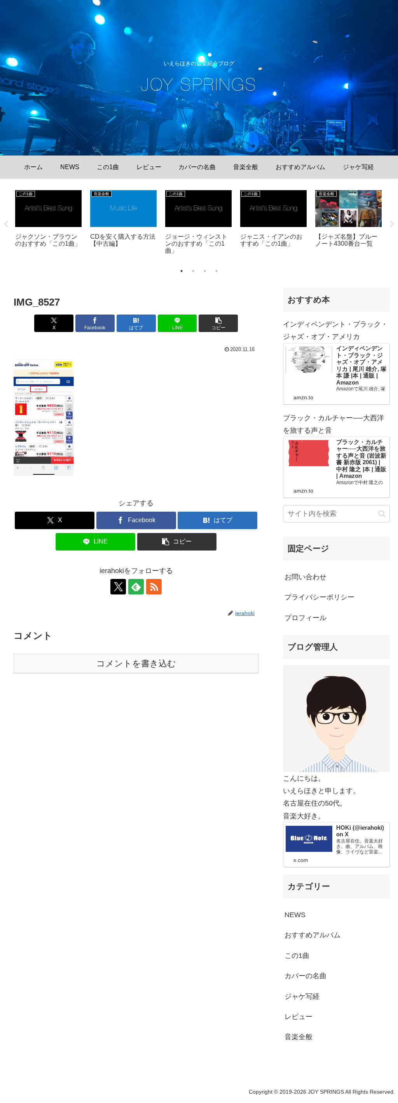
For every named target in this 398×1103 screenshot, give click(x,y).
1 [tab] (181, 271)
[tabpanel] (48, 223)
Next (392, 224)
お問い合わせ (305, 577)
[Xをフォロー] (118, 586)
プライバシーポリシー (319, 597)
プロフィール (305, 618)
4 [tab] (216, 271)
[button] (218, 323)
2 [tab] (193, 271)
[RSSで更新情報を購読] (154, 586)
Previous (6, 224)
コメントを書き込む (136, 663)
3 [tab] (205, 271)
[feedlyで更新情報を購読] (136, 586)
